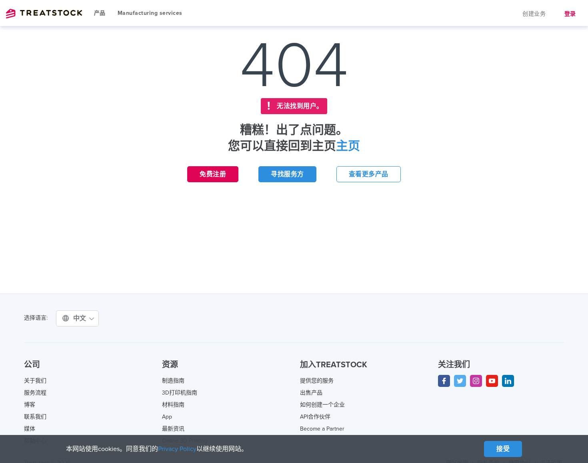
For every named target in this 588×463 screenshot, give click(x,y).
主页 (348, 146)
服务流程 (35, 392)
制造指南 (173, 380)
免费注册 (213, 174)
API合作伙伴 (315, 416)
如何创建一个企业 (322, 404)
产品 (100, 13)
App (167, 416)
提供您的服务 (317, 380)
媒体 (29, 428)
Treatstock (44, 13)
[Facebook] (444, 381)
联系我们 (35, 416)
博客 (29, 404)
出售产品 (311, 392)
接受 (503, 449)
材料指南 (173, 404)
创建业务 (534, 13)
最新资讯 (173, 428)
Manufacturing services (150, 13)
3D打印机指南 (179, 392)
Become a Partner (322, 428)
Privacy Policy (177, 449)
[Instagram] (476, 381)
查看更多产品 (368, 174)
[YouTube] (492, 381)
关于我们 (35, 380)
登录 (570, 13)
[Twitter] (460, 381)
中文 (80, 318)
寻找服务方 (287, 174)
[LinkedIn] (508, 381)
